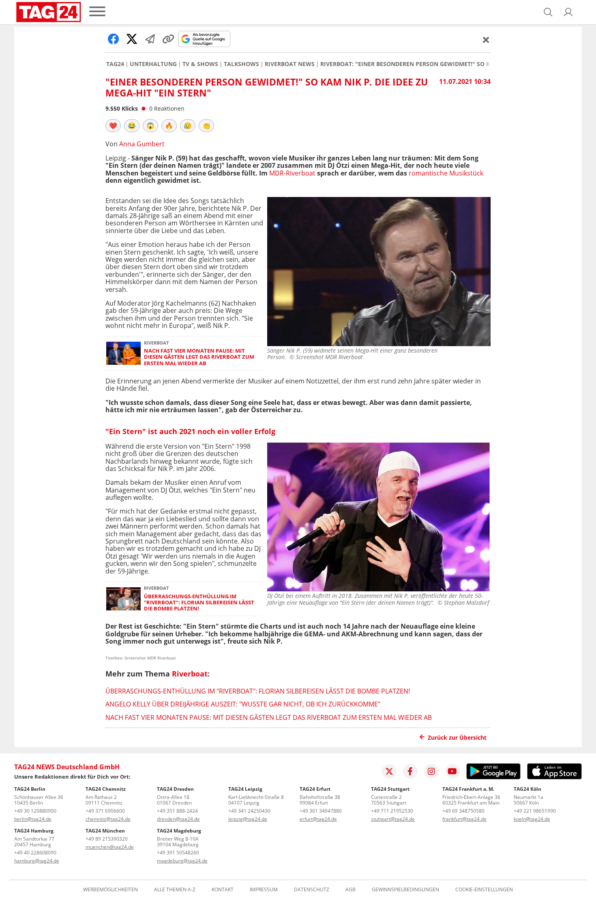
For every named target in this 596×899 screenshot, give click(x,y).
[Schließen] (486, 39)
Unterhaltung (153, 64)
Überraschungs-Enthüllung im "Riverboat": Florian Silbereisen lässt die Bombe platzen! (199, 602)
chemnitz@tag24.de (108, 819)
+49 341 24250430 (249, 810)
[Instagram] (431, 771)
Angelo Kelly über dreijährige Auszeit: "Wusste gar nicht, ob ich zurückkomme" (242, 704)
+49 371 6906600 (105, 810)
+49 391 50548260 (178, 852)
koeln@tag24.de (532, 819)
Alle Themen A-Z (174, 890)
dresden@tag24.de (178, 819)
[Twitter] (389, 771)
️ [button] (113, 125)
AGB (350, 890)
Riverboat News (290, 64)
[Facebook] (410, 771)
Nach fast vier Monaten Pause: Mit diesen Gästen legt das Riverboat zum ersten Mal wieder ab (199, 357)
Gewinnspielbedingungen (405, 890)
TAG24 (115, 64)
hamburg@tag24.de (36, 860)
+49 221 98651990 (535, 810)
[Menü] (97, 11)
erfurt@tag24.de (318, 819)
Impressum (264, 890)
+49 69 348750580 (463, 810)
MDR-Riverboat (292, 173)
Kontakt (223, 890)
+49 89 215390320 (107, 838)
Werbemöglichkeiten (110, 890)
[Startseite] (48, 12)
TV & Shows (200, 64)
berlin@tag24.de (32, 819)
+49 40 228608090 (35, 852)
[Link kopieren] (168, 39)
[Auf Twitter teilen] (132, 39)
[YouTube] (452, 771)
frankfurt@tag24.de (464, 819)
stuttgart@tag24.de (393, 819)
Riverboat (190, 674)
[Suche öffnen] (548, 12)
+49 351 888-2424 (177, 810)
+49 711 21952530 (392, 810)
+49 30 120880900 (35, 810)
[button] (568, 12)
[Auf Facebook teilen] (113, 39)
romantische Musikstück (446, 173)
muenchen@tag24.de (110, 846)
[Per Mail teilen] (150, 39)
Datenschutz (311, 890)
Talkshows (241, 64)
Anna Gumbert (142, 143)
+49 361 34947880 (321, 810)
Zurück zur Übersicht (457, 737)
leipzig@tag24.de (247, 819)
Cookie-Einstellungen (484, 890)
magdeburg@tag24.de (182, 860)
